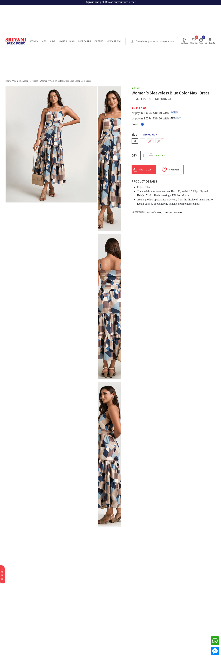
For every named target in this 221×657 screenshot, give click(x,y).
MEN (44, 41)
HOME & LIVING (67, 41)
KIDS (52, 41)
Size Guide (148, 134)
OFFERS (98, 41)
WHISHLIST (175, 169)
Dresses (34, 80)
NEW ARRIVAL (114, 41)
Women (43, 80)
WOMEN (34, 41)
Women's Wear (20, 80)
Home (8, 80)
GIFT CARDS (84, 41)
